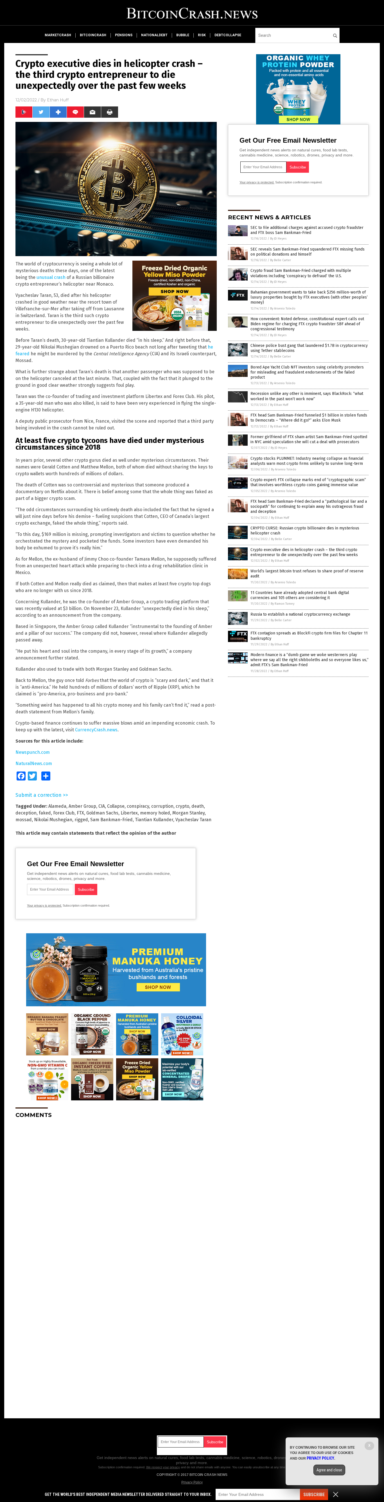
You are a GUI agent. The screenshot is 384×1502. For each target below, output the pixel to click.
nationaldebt (154, 35)
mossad (23, 819)
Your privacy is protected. (44, 905)
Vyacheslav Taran (193, 819)
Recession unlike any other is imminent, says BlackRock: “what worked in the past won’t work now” (306, 396)
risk (202, 35)
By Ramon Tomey (282, 604)
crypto (182, 806)
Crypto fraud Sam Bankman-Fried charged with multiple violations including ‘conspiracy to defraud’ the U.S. (300, 273)
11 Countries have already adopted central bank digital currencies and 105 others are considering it (299, 595)
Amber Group (82, 806)
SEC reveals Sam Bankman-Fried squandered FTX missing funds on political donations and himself (307, 252)
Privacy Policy (192, 1482)
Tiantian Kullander (154, 819)
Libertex (129, 813)
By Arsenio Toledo (282, 308)
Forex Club (63, 813)
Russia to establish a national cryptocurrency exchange (300, 614)
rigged (81, 819)
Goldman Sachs (102, 813)
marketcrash (58, 35)
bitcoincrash (93, 35)
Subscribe (314, 1494)
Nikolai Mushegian (53, 819)
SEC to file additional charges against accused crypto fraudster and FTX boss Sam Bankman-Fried (306, 230)
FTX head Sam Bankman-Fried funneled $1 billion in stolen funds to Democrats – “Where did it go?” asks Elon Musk (308, 418)
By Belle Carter (280, 260)
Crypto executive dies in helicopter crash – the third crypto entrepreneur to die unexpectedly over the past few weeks (304, 552)
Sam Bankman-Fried (111, 819)
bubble (182, 35)
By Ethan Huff (279, 405)
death (197, 806)
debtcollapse (227, 35)
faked (45, 813)
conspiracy (138, 806)
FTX (80, 813)
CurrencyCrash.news (96, 729)
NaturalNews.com (33, 763)
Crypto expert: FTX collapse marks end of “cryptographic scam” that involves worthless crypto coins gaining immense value (308, 482)
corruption (162, 806)
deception (26, 813)
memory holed (155, 813)
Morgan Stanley (188, 813)
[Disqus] (116, 1193)
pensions (123, 35)
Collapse (116, 806)
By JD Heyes (278, 238)
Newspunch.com (32, 752)
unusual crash (51, 277)
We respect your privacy (163, 1467)
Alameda (57, 806)
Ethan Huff (58, 100)
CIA (101, 806)
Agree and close (329, 1470)
